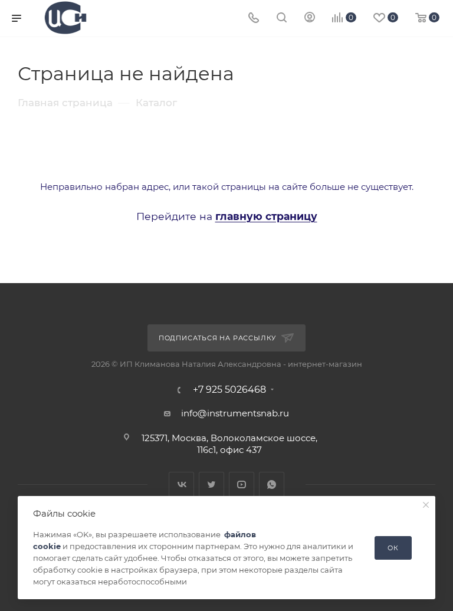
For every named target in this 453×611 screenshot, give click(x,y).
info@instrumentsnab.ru (235, 413)
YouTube (241, 484)
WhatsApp (271, 484)
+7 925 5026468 (229, 390)
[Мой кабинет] (309, 18)
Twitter (211, 484)
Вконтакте (181, 484)
